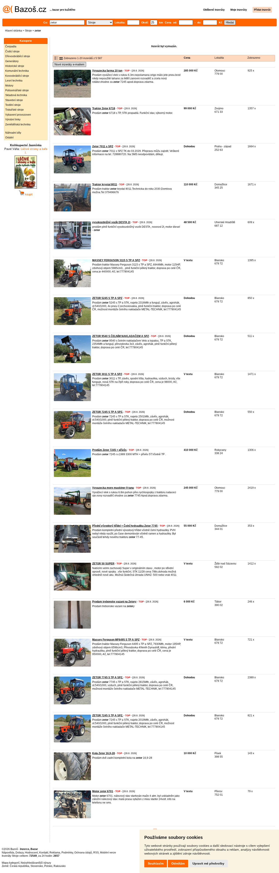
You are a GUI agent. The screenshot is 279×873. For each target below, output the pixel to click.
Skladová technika (16, 95)
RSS (96, 852)
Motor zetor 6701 (102, 791)
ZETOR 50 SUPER (103, 563)
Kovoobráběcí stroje (17, 75)
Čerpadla (10, 46)
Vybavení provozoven (18, 114)
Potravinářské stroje (17, 90)
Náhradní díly (13, 132)
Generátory (12, 61)
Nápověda (8, 852)
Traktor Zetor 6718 (103, 108)
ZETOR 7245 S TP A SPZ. (107, 715)
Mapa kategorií (10, 862)
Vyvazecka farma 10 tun (107, 70)
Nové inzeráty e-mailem (69, 64)
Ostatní (9, 137)
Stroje (28, 30)
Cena (187, 57)
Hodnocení (31, 852)
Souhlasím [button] (155, 863)
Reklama (54, 852)
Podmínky (67, 852)
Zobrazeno (253, 57)
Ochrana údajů (83, 852)
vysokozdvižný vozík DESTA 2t (111, 222)
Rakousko (60, 866)
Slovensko (37, 866)
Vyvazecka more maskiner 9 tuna (113, 487)
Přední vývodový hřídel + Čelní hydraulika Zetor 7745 (125, 525)
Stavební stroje (14, 100)
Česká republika (19, 866)
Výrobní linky (12, 119)
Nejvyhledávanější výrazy (36, 862)
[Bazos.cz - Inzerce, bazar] (24, 12)
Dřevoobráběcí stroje (17, 56)
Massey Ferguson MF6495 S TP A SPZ (116, 639)
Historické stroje (14, 66)
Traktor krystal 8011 (104, 184)
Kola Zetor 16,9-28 (103, 753)
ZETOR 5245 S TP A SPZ (107, 298)
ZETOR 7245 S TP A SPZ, (107, 411)
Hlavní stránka (13, 30)
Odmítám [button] (178, 863)
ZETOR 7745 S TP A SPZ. (107, 677)
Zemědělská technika (18, 124)
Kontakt (43, 852)
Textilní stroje (13, 104)
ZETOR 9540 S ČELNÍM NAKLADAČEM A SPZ (120, 336)
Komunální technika (17, 70)
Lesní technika (13, 80)
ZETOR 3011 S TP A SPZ (107, 374)
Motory (9, 85)
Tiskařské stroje (14, 109)
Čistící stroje (12, 51)
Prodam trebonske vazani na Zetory (114, 601)
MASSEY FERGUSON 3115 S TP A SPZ (116, 260)
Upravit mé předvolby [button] (208, 863)
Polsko (48, 866)
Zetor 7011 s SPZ (102, 146)
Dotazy (19, 852)
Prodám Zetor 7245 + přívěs (109, 449)
